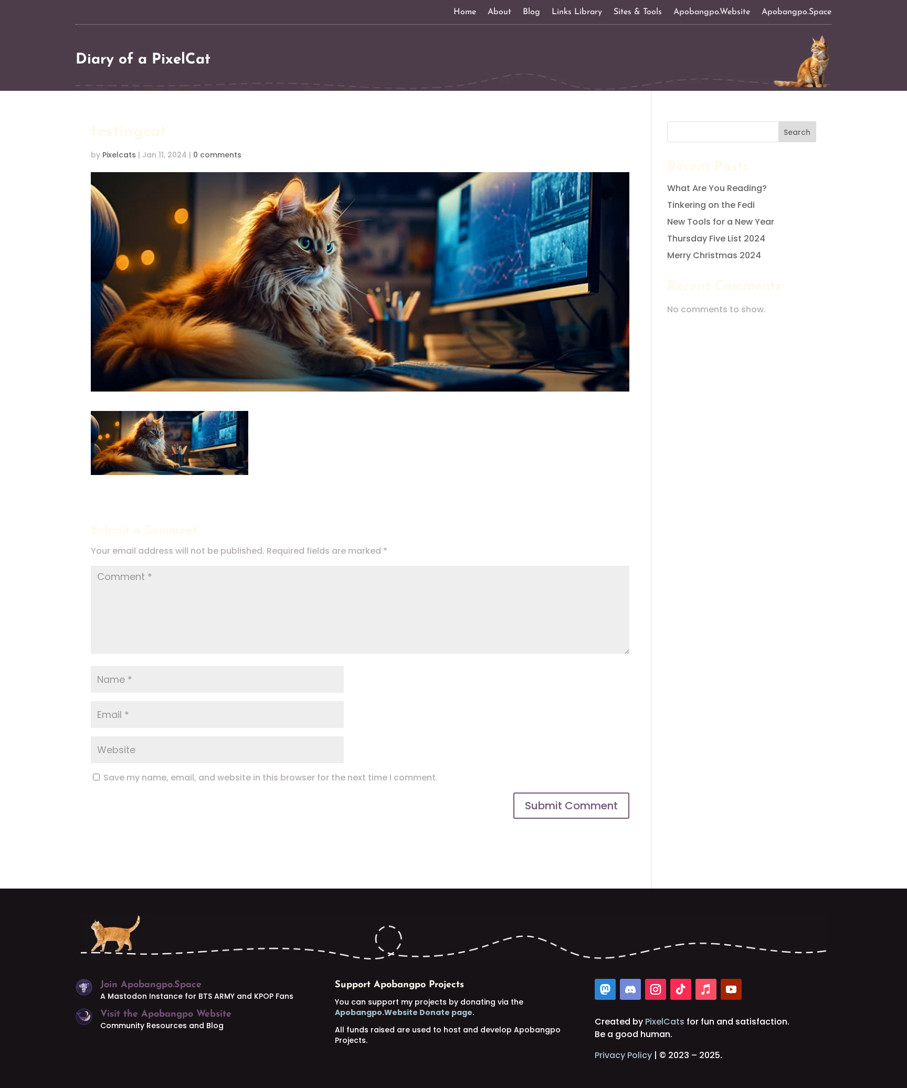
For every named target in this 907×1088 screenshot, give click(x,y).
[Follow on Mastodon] (605, 989)
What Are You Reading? (717, 188)
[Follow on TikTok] (680, 989)
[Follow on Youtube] (731, 989)
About (499, 12)
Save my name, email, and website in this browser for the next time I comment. (270, 778)
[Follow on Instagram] (655, 989)
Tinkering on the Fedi (711, 205)
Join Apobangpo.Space (151, 985)
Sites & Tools (638, 12)
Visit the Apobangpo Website (165, 1014)
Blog (531, 12)
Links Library (577, 12)
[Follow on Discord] (630, 989)
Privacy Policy (623, 1055)
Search (797, 132)
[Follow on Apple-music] (705, 989)
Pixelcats (119, 155)
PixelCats (664, 1022)
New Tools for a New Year (720, 222)
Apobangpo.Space (796, 12)
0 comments (217, 155)
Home (465, 12)
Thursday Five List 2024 (716, 239)
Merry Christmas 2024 (714, 255)
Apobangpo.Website (711, 12)
